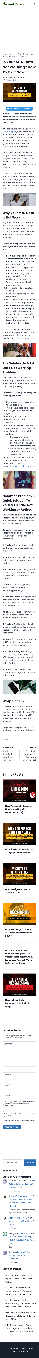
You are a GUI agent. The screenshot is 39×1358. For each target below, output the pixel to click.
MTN (6, 739)
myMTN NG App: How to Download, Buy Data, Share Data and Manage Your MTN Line (20, 1303)
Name (7, 1075)
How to (11, 54)
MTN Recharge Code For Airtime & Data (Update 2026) (18, 932)
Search (30, 1162)
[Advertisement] (19, 29)
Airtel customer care (24, 466)
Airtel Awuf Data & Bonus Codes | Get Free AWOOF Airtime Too (22, 1183)
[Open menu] (29, 4)
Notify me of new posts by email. (20, 1121)
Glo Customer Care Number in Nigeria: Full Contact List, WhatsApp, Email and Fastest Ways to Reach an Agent (19, 957)
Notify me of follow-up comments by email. (19, 1114)
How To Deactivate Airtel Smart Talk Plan (8, 754)
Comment (9, 1044)
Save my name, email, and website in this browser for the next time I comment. (20, 1104)
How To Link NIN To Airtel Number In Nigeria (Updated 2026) (18, 809)
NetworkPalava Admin (16, 78)
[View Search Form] (34, 4)
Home (5, 54)
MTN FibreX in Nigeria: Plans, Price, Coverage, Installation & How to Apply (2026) (20, 1316)
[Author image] (4, 77)
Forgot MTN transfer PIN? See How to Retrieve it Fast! (29, 754)
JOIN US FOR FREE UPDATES (20, 109)
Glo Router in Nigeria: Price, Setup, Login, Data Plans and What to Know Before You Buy (19, 1291)
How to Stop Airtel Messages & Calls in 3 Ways (17, 1003)
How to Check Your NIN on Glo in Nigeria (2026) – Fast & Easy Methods (20, 1278)
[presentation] (19, 790)
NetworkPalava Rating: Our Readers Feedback (20, 1255)
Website (7, 1095)
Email (7, 1085)
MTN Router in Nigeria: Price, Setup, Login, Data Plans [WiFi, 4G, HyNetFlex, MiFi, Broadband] (19, 1328)
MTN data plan (9, 131)
